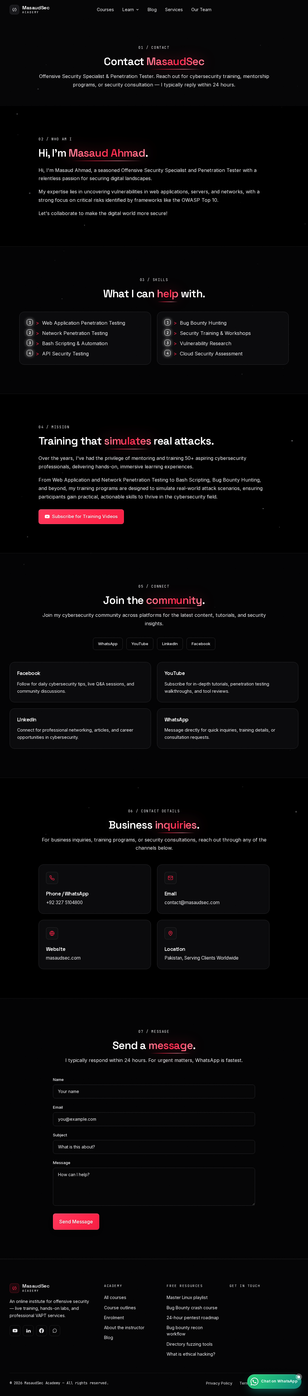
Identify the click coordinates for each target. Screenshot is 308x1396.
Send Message (76, 1222)
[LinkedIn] (28, 1330)
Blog (152, 9)
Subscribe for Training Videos (85, 516)
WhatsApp (108, 643)
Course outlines (120, 1307)
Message (61, 1162)
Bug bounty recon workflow (185, 1330)
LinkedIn (170, 643)
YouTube (139, 643)
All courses (115, 1297)
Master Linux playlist (187, 1297)
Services (174, 9)
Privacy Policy (219, 1383)
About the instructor (124, 1327)
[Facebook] (41, 1330)
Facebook (201, 643)
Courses (105, 9)
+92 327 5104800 (64, 902)
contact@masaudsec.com (192, 902)
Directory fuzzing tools (190, 1344)
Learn (128, 9)
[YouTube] (15, 1330)
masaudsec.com (63, 958)
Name (58, 1079)
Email (58, 1107)
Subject (60, 1134)
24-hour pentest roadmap (193, 1317)
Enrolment (114, 1317)
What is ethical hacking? (191, 1354)
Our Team (201, 9)
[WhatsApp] (54, 1330)
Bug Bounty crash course (192, 1307)
